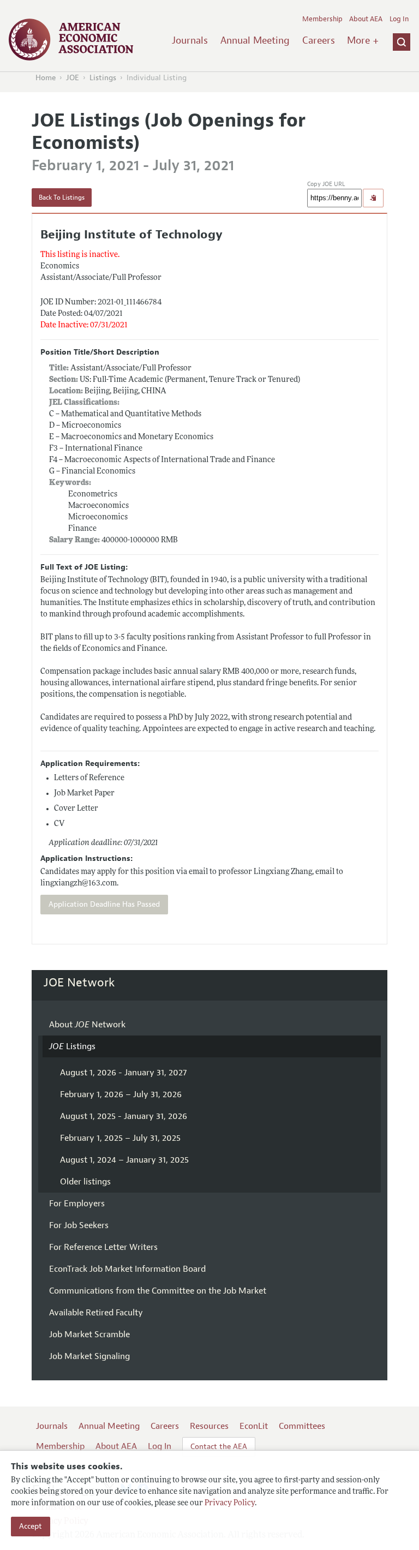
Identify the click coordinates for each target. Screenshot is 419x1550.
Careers (318, 40)
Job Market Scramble (89, 1334)
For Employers (77, 1203)
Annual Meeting (255, 40)
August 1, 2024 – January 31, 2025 (124, 1159)
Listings (102, 77)
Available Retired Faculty (96, 1312)
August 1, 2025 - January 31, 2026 (123, 1116)
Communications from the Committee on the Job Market (157, 1290)
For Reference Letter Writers (103, 1247)
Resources (209, 1426)
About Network (87, 1024)
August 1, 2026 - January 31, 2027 (123, 1072)
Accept (30, 1526)
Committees (302, 1426)
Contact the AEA (218, 1446)
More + (363, 40)
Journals (190, 40)
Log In (399, 19)
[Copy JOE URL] (373, 198)
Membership (322, 19)
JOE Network (79, 983)
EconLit (254, 1426)
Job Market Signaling (89, 1356)
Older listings (85, 1181)
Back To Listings (62, 197)
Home (45, 77)
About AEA (365, 19)
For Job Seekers (79, 1225)
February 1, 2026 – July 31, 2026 (121, 1094)
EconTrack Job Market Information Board (127, 1269)
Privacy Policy (230, 1503)
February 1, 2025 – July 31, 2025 (120, 1138)
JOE (72, 77)
